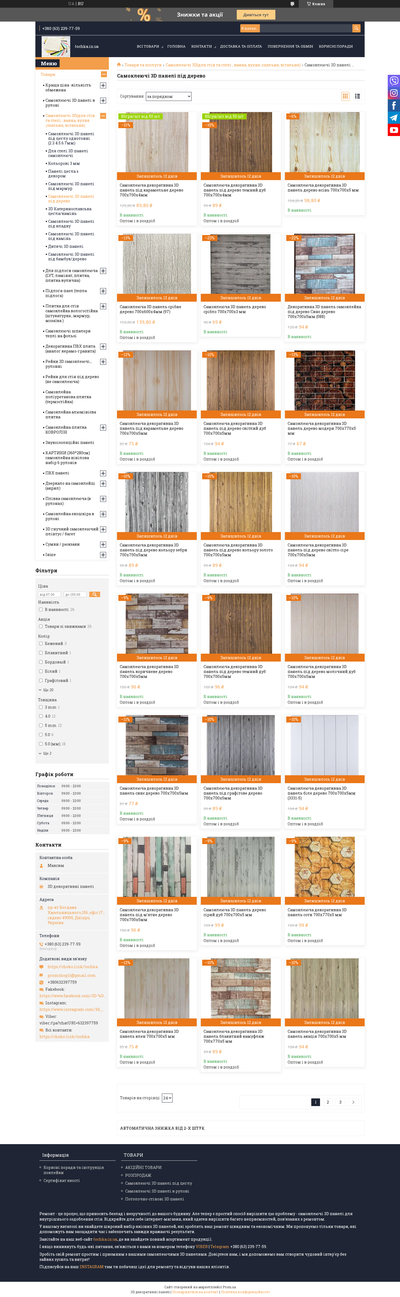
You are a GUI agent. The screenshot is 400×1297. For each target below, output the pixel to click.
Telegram (219, 1246)
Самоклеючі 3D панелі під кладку (71, 223)
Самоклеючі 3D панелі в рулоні (70, 103)
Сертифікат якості (62, 1180)
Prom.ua (229, 1287)
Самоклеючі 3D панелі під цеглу (158, 1183)
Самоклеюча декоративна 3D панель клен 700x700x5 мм (149, 1034)
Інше (50, 554)
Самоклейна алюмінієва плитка (70, 414)
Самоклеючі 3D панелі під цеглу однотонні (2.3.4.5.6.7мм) (71, 138)
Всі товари (148, 46)
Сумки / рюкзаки (62, 544)
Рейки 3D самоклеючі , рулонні (68, 364)
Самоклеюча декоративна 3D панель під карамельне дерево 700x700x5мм (151, 428)
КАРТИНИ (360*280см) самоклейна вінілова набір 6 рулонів (67, 457)
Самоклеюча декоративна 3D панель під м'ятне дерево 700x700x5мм (149, 914)
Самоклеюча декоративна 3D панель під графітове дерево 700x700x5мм (233, 793)
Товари (48, 74)
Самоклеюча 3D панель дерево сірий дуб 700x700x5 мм (235, 912)
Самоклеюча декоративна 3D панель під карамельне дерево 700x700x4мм (151, 190)
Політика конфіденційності (245, 1292)
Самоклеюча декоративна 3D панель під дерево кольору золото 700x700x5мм (238, 550)
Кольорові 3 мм (64, 163)
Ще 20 (48, 690)
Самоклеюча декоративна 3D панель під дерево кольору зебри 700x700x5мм (153, 550)
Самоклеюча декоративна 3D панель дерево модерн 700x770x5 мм (322, 428)
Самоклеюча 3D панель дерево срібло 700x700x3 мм (235, 309)
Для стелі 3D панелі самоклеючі (68, 153)
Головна (176, 46)
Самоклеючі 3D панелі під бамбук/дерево (71, 256)
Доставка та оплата (241, 46)
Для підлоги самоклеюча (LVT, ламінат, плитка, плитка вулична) (71, 275)
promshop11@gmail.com (72, 975)
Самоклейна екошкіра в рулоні (69, 516)
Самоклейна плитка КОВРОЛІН (66, 430)
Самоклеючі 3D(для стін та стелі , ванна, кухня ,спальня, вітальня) (233, 65)
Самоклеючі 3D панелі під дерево (71, 198)
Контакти (201, 46)
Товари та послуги (143, 65)
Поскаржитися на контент (195, 1292)
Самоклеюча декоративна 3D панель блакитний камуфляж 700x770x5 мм (234, 1036)
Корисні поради (336, 46)
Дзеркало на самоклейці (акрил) (70, 486)
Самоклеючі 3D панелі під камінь (71, 236)
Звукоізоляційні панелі (69, 442)
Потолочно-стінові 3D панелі (154, 1199)
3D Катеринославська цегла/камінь (69, 211)
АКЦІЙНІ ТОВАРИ (143, 1167)
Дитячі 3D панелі (66, 246)
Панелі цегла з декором (63, 173)
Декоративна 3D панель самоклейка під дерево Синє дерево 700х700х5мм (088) (324, 311)
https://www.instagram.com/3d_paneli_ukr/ (72, 1009)
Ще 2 (47, 753)
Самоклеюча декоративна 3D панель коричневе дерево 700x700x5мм (149, 671)
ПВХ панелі (57, 472)
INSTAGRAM (92, 1266)
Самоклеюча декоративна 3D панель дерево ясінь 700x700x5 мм (323, 188)
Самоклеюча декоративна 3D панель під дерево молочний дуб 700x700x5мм (322, 671)
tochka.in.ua (105, 1239)
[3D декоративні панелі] (56, 47)
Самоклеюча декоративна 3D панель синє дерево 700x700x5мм (154, 791)
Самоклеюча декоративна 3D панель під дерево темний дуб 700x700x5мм (235, 671)
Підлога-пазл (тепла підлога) (66, 293)
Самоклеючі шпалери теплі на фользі (68, 333)
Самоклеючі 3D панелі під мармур (71, 186)
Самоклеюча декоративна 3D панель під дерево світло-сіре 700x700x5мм (318, 550)
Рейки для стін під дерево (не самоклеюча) (72, 379)
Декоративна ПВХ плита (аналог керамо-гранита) (70, 349)
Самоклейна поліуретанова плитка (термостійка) (68, 396)
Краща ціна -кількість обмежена (68, 87)
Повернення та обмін (290, 46)
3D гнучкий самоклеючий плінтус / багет (72, 531)
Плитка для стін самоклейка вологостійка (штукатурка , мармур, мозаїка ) (71, 313)
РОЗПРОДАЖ (138, 1175)
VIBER (202, 1246)
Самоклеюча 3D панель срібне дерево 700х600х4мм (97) (150, 309)
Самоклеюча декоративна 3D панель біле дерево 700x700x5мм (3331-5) (322, 793)
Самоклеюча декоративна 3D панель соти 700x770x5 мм (317, 912)
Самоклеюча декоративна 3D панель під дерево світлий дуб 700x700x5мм (235, 428)
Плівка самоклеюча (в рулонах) (68, 501)
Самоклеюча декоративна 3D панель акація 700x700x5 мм (317, 1034)
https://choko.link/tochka (73, 966)
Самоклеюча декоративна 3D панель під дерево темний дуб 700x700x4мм (235, 190)
